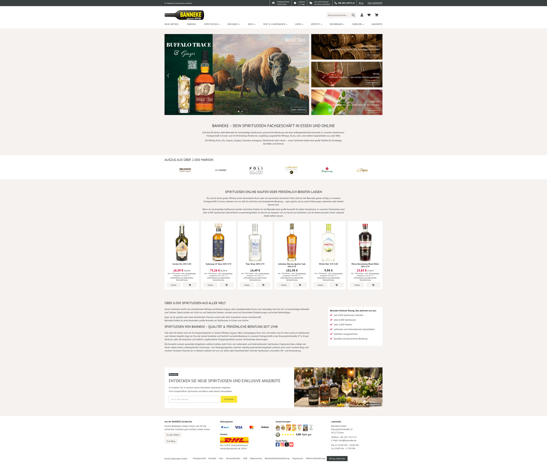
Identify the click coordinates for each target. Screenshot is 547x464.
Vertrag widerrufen (337, 458)
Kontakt (212, 458)
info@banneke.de (347, 440)
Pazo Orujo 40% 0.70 (255, 264)
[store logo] (184, 15)
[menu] (273, 24)
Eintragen (229, 399)
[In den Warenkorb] (190, 284)
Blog (361, 3)
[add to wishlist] (369, 15)
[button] (238, 111)
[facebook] (278, 445)
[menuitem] (171, 24)
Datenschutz (256, 458)
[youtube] (291, 445)
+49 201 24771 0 (348, 437)
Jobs (221, 458)
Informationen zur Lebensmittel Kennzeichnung (181, 279)
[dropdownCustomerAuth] (362, 15)
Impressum (297, 458)
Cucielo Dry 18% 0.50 (181, 264)
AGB (245, 458)
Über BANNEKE (375, 3)
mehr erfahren (298, 109)
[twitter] (287, 445)
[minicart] (376, 15)
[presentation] (168, 74)
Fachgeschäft (199, 458)
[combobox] (341, 15)
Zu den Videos (173, 435)
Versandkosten (190, 273)
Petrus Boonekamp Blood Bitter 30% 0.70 (365, 265)
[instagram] (282, 445)
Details (173, 285)
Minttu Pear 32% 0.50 (328, 264)
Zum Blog (171, 441)
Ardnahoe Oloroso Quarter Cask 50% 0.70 (292, 265)
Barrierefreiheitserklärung (277, 458)
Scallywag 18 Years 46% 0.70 (218, 264)
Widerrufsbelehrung (315, 458)
